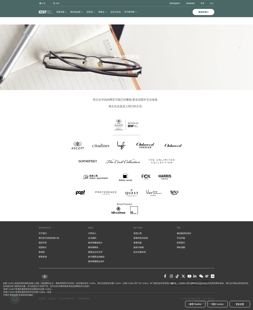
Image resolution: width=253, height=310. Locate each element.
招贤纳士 (43, 247)
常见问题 (181, 237)
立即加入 (92, 233)
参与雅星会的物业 (96, 256)
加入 (212, 3)
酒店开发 (43, 242)
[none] (60, 233)
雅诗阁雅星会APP (96, 261)
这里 (119, 106)
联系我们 (181, 242)
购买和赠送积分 (95, 242)
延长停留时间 (140, 252)
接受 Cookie (195, 304)
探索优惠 (138, 242)
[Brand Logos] (77, 145)
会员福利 (92, 237)
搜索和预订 (203, 12)
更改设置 (240, 304)
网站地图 (181, 247)
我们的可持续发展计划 (49, 237)
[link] (165, 276)
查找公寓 (138, 233)
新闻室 (42, 252)
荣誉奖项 (43, 256)
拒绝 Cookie (217, 304)
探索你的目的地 (141, 237)
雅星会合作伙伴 (95, 252)
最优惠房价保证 (184, 233)
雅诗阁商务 (93, 247)
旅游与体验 (139, 247)
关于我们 (43, 233)
